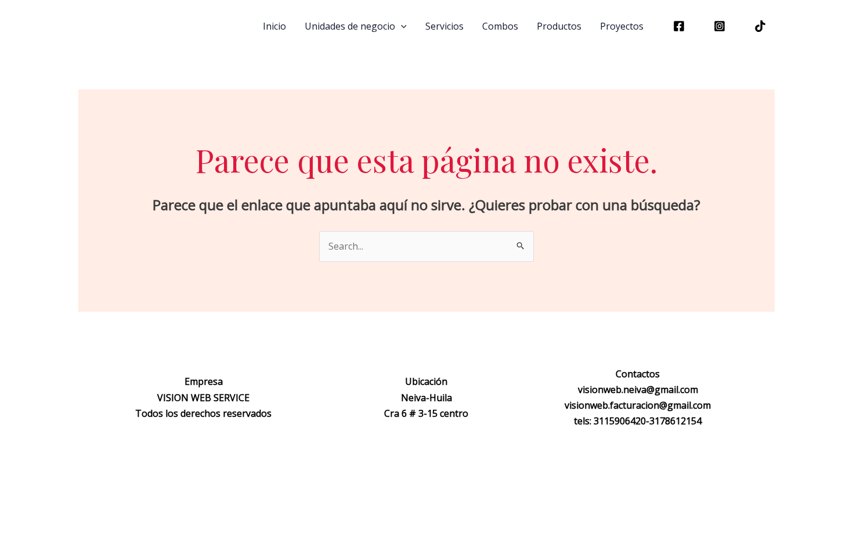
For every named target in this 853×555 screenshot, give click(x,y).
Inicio (274, 26)
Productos (559, 26)
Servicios (444, 26)
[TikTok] (760, 26)
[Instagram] (719, 26)
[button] (401, 26)
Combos (500, 26)
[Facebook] (678, 26)
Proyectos (622, 26)
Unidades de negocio (350, 26)
